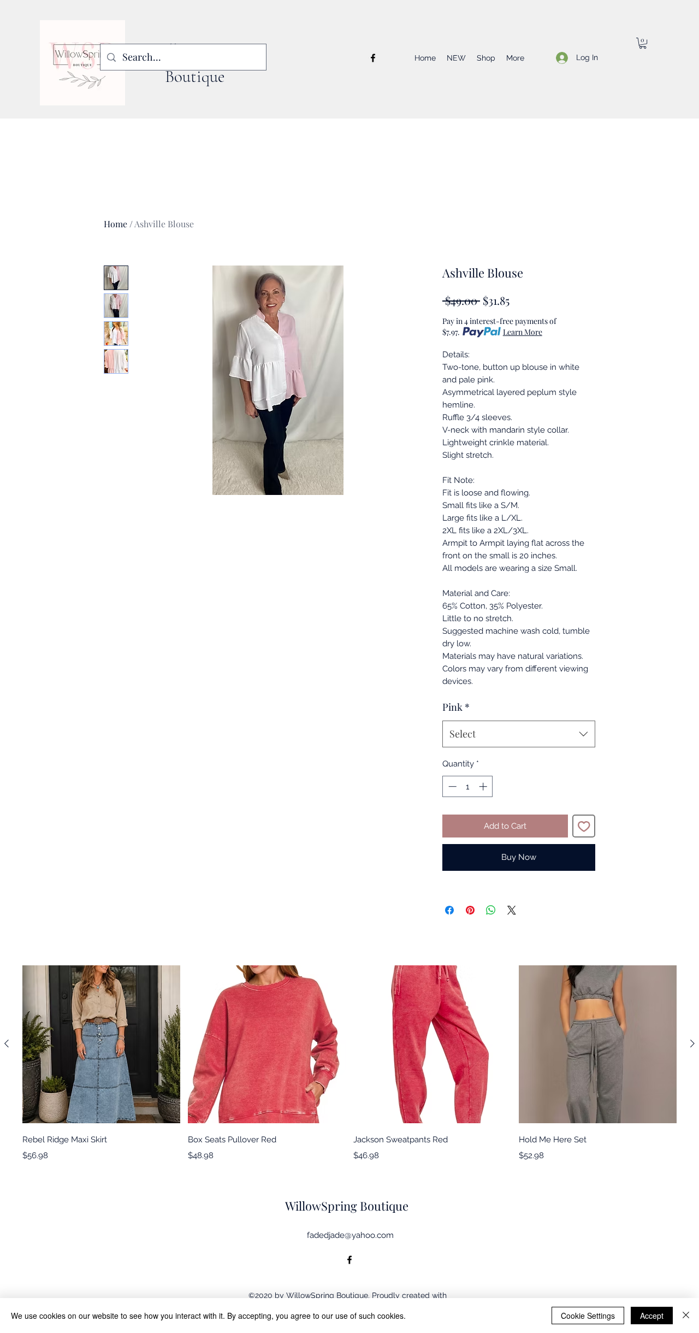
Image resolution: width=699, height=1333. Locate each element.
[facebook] (373, 57)
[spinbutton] (468, 786)
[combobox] (518, 734)
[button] (642, 43)
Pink (456, 706)
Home (115, 223)
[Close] (685, 1315)
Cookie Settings (588, 1315)
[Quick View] (101, 1044)
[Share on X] (511, 910)
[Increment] (484, 786)
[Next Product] (692, 1043)
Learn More (522, 332)
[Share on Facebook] (449, 910)
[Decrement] (451, 786)
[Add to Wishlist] (584, 826)
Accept (652, 1315)
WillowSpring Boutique (346, 1206)
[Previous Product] (6, 1043)
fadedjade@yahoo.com (350, 1235)
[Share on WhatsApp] (490, 910)
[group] (349, 1064)
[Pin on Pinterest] (470, 910)
